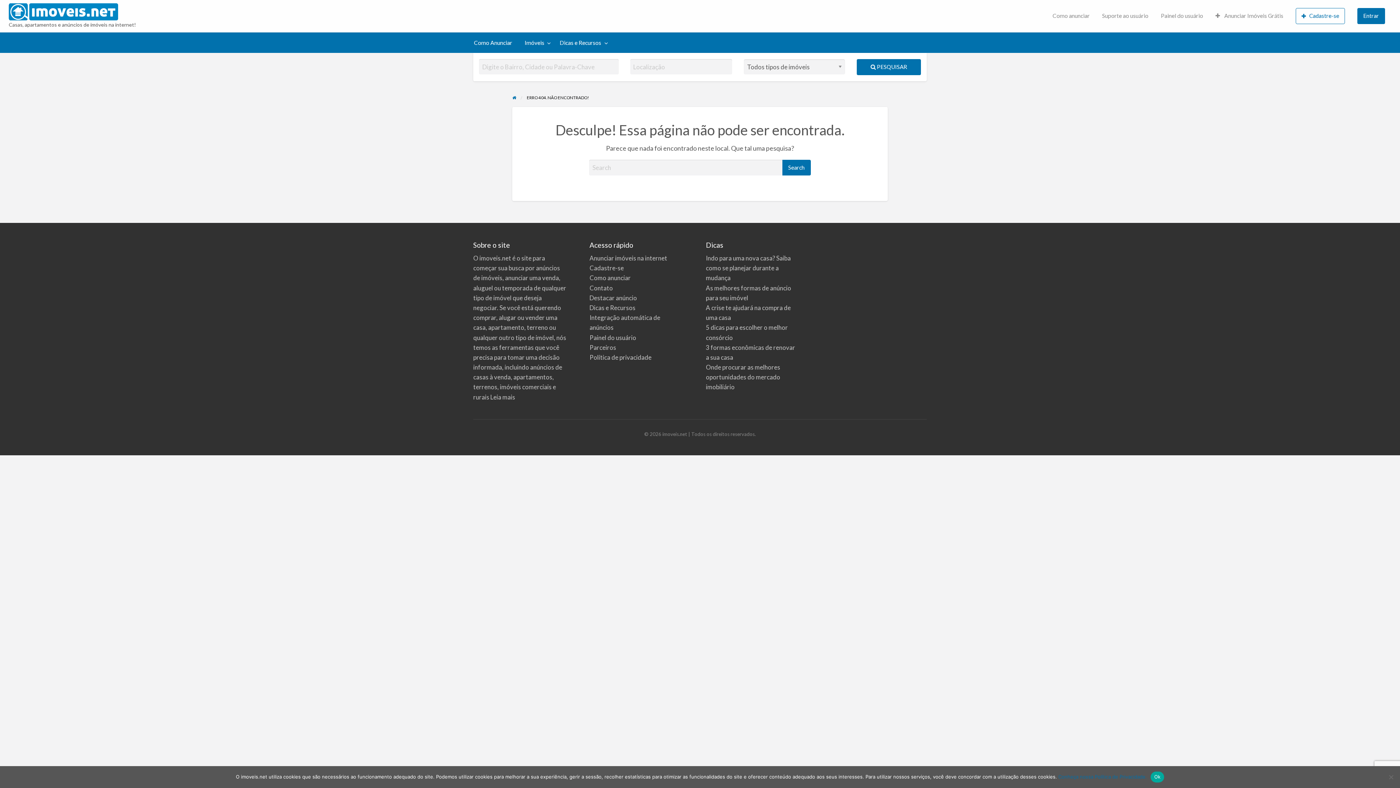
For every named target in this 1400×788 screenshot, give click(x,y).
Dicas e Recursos (580, 42)
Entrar (1371, 15)
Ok (1157, 777)
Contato (601, 288)
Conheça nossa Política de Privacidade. (1102, 777)
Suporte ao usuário (1125, 15)
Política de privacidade (621, 357)
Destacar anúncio (613, 298)
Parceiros (603, 347)
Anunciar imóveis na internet (628, 258)
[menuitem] (1071, 16)
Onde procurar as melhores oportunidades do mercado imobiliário (743, 377)
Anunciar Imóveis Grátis (1253, 15)
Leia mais (502, 397)
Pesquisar (891, 66)
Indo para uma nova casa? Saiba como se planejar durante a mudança (748, 268)
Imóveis (534, 42)
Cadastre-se (1324, 15)
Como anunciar (1071, 15)
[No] (1391, 777)
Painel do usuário (1182, 15)
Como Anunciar (493, 42)
